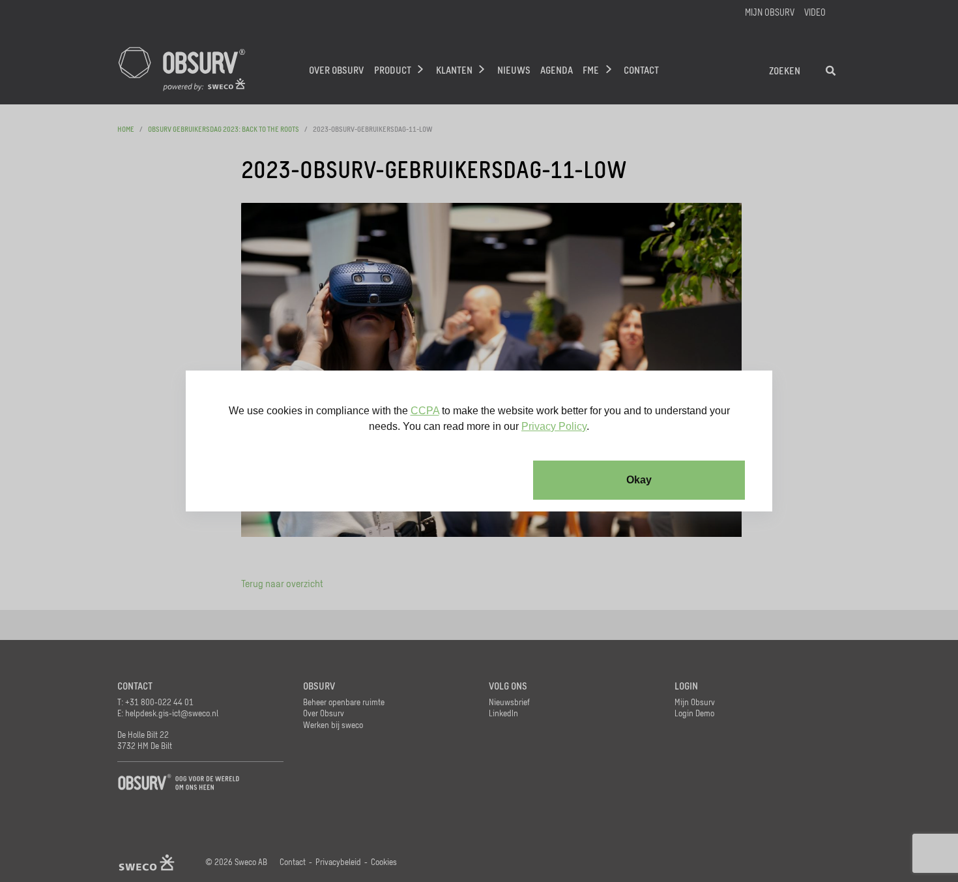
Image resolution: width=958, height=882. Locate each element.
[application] (479, 441)
